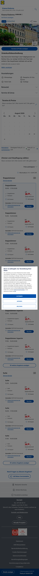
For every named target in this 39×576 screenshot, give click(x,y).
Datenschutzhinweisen (19, 289)
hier (15, 291)
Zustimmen (19, 296)
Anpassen (19, 301)
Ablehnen (19, 306)
